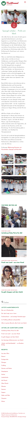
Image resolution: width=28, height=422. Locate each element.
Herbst (3, 374)
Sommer (3, 389)
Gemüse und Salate (6, 368)
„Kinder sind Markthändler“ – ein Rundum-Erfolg (12, 344)
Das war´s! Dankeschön (7, 310)
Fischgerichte (4, 359)
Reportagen (14, 260)
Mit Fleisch (4, 380)
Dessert (3, 356)
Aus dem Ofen (5, 353)
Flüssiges (3, 362)
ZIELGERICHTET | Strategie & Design (18, 416)
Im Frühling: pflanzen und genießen (10, 319)
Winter (3, 401)
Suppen (3, 392)
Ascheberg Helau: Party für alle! (11, 233)
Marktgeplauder (5, 231)
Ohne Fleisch (4, 383)
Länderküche (4, 377)
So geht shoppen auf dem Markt (12, 292)
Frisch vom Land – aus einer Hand (12, 262)
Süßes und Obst (5, 395)
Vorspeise (3, 398)
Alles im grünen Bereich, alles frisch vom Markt (14, 323)
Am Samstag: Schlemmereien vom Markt (12, 340)
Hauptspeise (4, 371)
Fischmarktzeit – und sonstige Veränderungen (13, 316)
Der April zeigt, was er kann (8, 313)
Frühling (3, 365)
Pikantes (3, 386)
